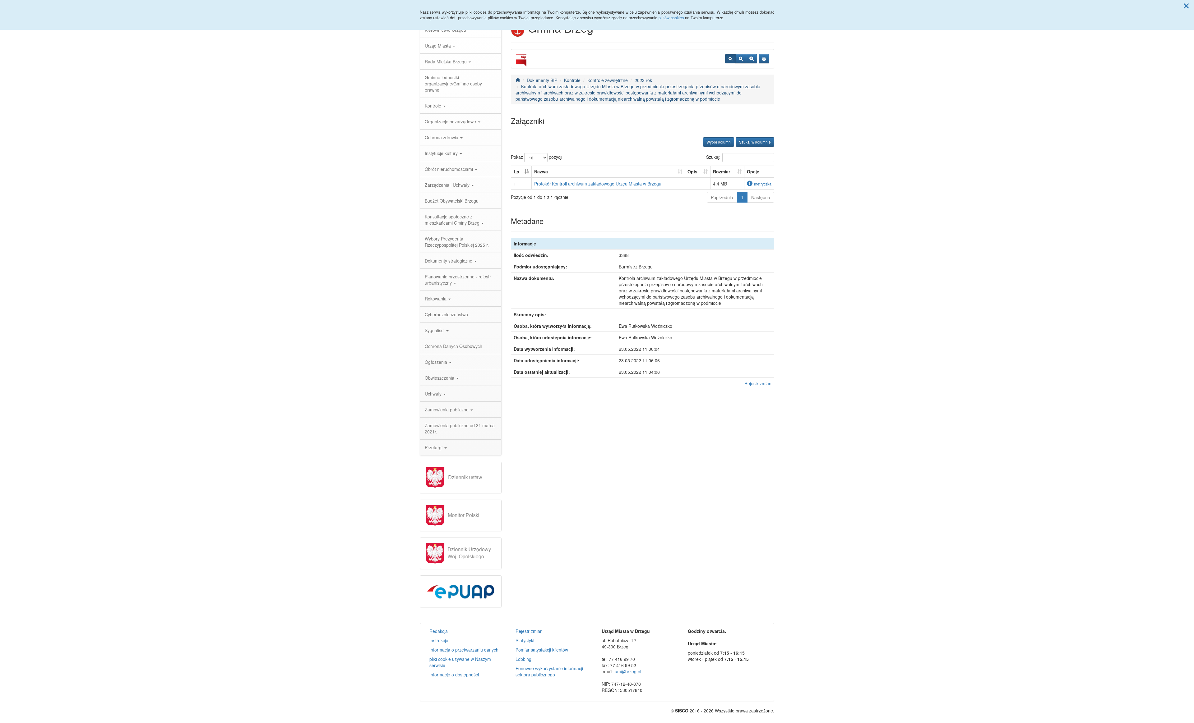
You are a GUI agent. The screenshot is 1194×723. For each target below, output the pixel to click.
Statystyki (525, 640)
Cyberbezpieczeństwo (446, 314)
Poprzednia (722, 197)
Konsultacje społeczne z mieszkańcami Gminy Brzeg (453, 219)
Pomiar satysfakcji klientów (542, 650)
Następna (760, 197)
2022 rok (643, 80)
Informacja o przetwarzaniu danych (463, 650)
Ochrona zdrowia (442, 137)
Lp (516, 171)
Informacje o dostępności (454, 674)
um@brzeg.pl (628, 671)
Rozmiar (721, 171)
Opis (692, 171)
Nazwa (541, 171)
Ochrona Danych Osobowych (453, 346)
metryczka (762, 184)
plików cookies (671, 18)
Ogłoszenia (436, 362)
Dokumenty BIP (542, 80)
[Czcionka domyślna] (730, 58)
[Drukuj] (764, 58)
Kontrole (433, 106)
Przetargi (434, 447)
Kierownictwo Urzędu (445, 30)
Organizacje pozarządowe (451, 121)
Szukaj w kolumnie (755, 141)
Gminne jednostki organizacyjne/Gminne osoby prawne (453, 83)
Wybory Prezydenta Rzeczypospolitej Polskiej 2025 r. (457, 242)
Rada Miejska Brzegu (446, 61)
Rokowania (436, 298)
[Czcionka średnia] (740, 58)
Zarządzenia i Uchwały (448, 185)
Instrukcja (438, 640)
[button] (1186, 5)
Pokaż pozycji (536, 157)
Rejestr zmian (757, 383)
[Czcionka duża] (751, 58)
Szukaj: (713, 157)
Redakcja (438, 631)
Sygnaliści (435, 330)
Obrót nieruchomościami (449, 169)
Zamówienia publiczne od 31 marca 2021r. (460, 428)
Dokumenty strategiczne (449, 261)
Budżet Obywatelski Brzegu (452, 201)
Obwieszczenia (440, 378)
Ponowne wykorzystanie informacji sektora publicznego (549, 671)
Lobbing (523, 659)
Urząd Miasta (438, 46)
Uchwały (434, 394)
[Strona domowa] (518, 80)
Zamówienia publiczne (447, 409)
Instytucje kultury (442, 153)
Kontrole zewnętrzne (607, 80)
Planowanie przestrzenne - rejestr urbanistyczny (458, 279)
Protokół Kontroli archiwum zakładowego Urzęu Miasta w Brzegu (597, 184)
